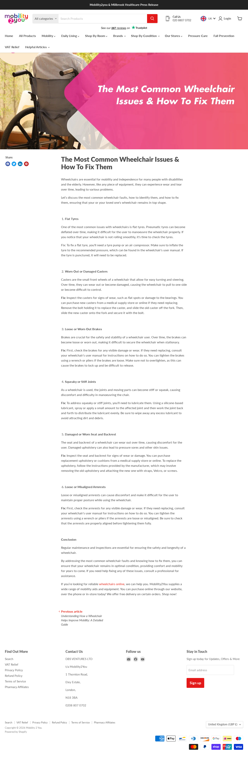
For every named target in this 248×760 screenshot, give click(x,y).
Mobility (48, 36)
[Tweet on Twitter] (14, 164)
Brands (118, 36)
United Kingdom (222, 724)
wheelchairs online (111, 584)
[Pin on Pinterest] (26, 164)
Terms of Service (15, 681)
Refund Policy (13, 675)
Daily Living (69, 36)
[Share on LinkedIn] (20, 164)
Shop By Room (95, 36)
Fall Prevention (224, 36)
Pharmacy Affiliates (17, 687)
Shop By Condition (144, 36)
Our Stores (173, 36)
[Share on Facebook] (7, 164)
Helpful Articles (36, 47)
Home (9, 36)
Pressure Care (198, 36)
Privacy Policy (14, 670)
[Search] (152, 18)
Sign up (195, 683)
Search (9, 659)
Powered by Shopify (16, 731)
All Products (27, 36)
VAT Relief (12, 47)
